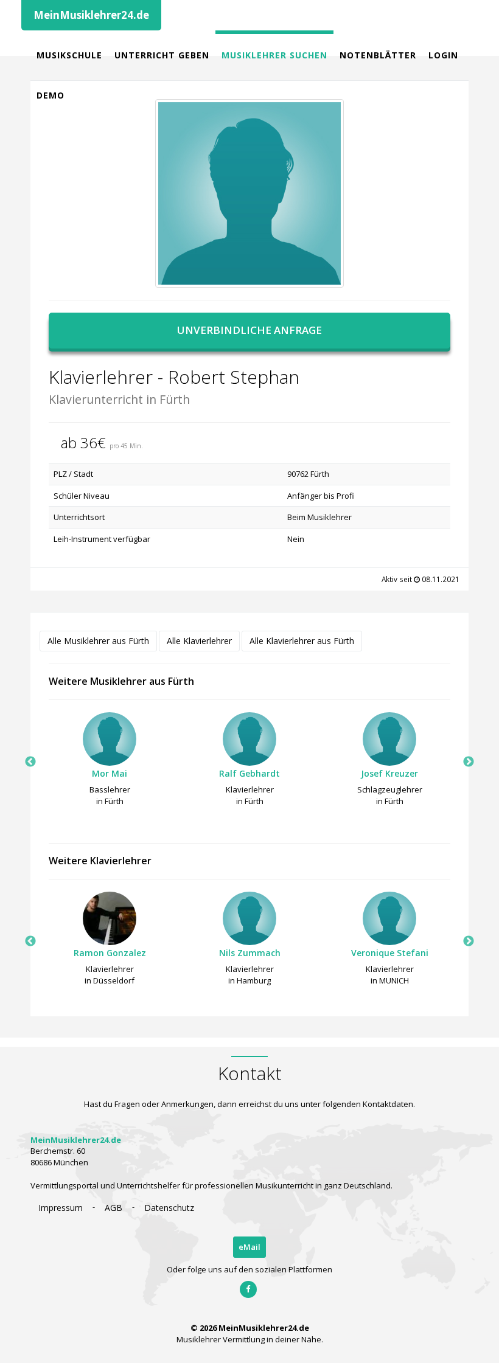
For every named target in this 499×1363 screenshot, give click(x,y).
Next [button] (468, 762)
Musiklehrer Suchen (274, 55)
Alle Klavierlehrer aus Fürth (302, 641)
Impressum (60, 1207)
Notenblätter (378, 55)
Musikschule (69, 55)
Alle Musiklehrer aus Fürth (98, 641)
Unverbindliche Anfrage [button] (249, 330)
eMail (249, 1246)
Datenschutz (169, 1207)
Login (443, 55)
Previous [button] (30, 762)
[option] (110, 762)
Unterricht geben (161, 55)
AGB (113, 1207)
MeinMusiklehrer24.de (91, 15)
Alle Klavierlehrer (199, 641)
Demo (51, 95)
